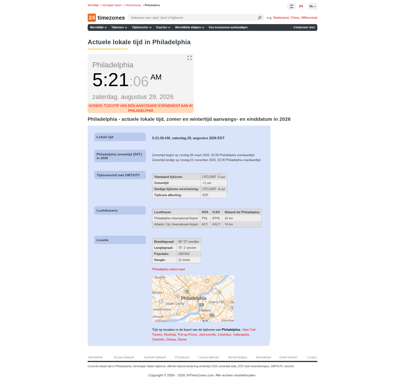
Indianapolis (241, 334)
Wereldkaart (263, 357)
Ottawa (171, 339)
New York (249, 329)
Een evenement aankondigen (228, 27)
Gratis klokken (288, 357)
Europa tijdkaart (124, 357)
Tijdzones (117, 27)
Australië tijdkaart (155, 357)
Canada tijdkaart (208, 357)
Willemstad (309, 17)
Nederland (281, 17)
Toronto (157, 334)
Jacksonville (207, 334)
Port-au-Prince (187, 334)
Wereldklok (95, 357)
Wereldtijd (96, 27)
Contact (312, 357)
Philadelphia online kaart (168, 269)
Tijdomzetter (140, 27)
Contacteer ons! (304, 27)
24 (301, 6)
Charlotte (158, 339)
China (295, 17)
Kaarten (161, 27)
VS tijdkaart (182, 357)
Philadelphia (231, 329)
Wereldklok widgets (188, 27)
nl (311, 6)
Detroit (182, 339)
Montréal (170, 334)
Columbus (224, 334)
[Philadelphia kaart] (193, 321)
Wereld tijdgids (237, 357)
